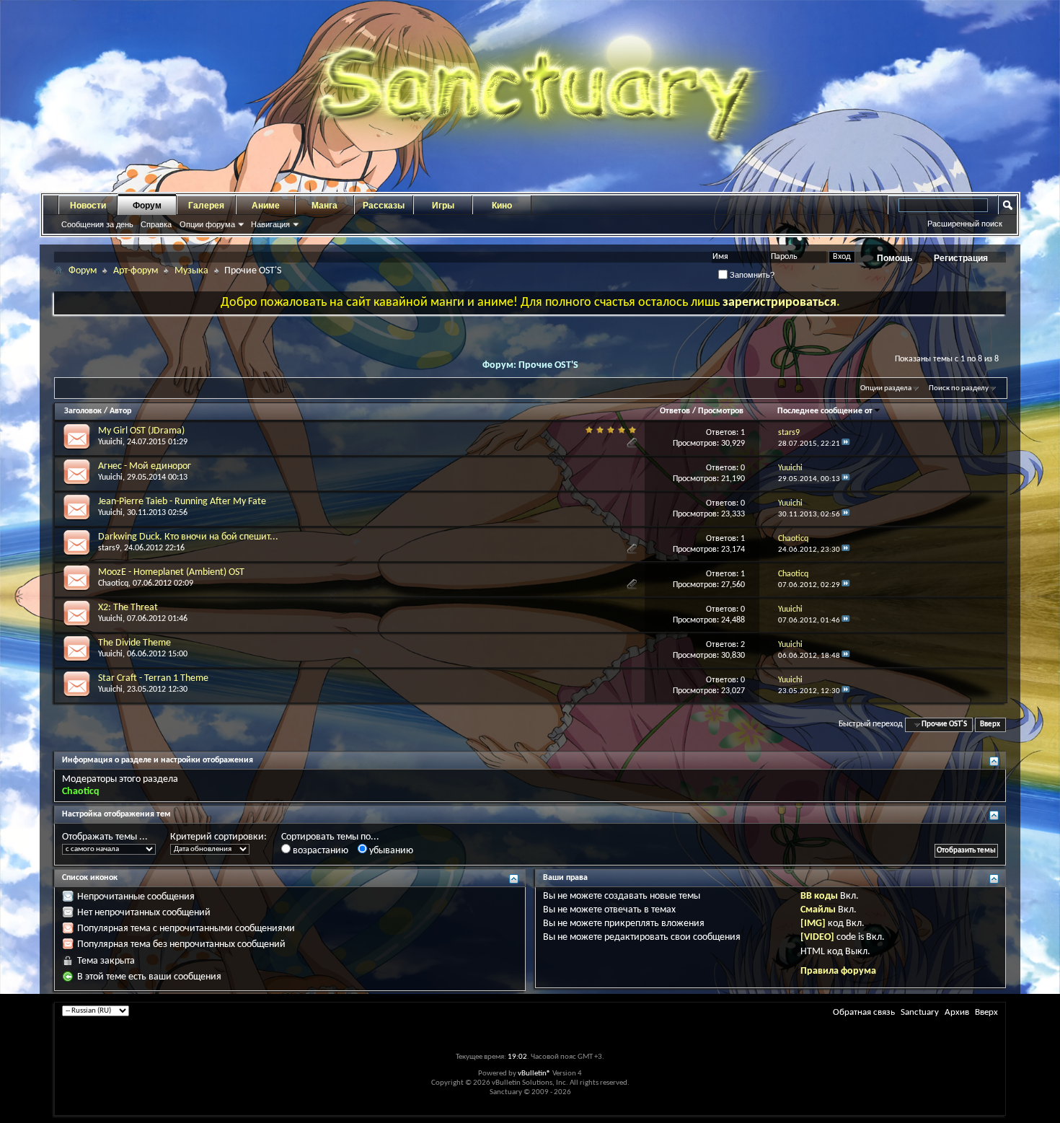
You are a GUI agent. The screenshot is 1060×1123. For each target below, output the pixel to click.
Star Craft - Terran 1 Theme (153, 678)
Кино (502, 206)
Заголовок (83, 411)
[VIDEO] (817, 937)
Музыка (191, 270)
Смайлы (818, 909)
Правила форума (838, 971)
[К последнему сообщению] (846, 444)
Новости (88, 206)
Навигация (270, 224)
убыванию (390, 850)
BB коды (819, 896)
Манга (324, 206)
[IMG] (813, 923)
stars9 (109, 548)
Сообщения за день (97, 224)
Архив (957, 1012)
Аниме (266, 206)
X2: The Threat (128, 607)
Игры (443, 206)
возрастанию (319, 850)
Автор (120, 411)
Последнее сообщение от (825, 411)
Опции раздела (885, 388)
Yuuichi (110, 442)
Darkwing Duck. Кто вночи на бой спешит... (188, 537)
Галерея (206, 206)
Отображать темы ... (105, 837)
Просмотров (720, 411)
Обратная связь (864, 1012)
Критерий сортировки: (218, 837)
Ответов (675, 411)
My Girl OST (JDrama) (141, 431)
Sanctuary (920, 1012)
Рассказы (384, 206)
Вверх (990, 724)
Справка (156, 224)
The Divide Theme (134, 643)
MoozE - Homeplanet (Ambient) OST (171, 572)
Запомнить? (751, 274)
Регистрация (961, 258)
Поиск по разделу (959, 388)
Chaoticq (113, 583)
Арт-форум (135, 270)
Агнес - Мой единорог (144, 466)
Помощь (894, 258)
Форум (147, 206)
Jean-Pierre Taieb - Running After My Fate (182, 501)
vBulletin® (534, 1074)
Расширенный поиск (964, 223)
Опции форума (207, 224)
